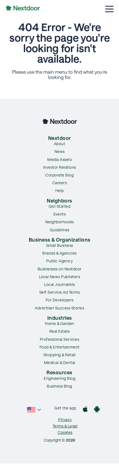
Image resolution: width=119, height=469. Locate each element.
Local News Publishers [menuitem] (59, 276)
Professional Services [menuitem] (59, 339)
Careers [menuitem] (59, 182)
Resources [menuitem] (59, 372)
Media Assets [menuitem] (59, 159)
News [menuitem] (60, 151)
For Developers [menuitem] (60, 300)
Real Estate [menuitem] (59, 331)
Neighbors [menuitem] (59, 201)
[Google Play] (97, 409)
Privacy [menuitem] (65, 419)
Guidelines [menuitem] (59, 229)
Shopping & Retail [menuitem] (59, 354)
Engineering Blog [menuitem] (59, 378)
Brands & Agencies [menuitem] (59, 253)
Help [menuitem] (59, 190)
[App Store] (85, 409)
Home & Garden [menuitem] (59, 323)
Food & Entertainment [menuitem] (60, 347)
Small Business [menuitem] (59, 245)
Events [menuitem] (59, 214)
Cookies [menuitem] (65, 432)
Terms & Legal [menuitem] (65, 426)
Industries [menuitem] (59, 318)
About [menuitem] (59, 143)
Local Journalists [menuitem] (59, 284)
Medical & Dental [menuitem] (59, 362)
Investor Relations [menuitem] (59, 167)
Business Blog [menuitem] (59, 386)
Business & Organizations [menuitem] (59, 240)
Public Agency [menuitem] (59, 260)
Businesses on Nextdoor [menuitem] (60, 268)
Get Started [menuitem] (60, 206)
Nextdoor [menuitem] (59, 138)
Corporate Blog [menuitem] (59, 175)
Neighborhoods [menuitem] (59, 221)
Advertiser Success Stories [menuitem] (59, 308)
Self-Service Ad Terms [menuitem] (59, 292)
